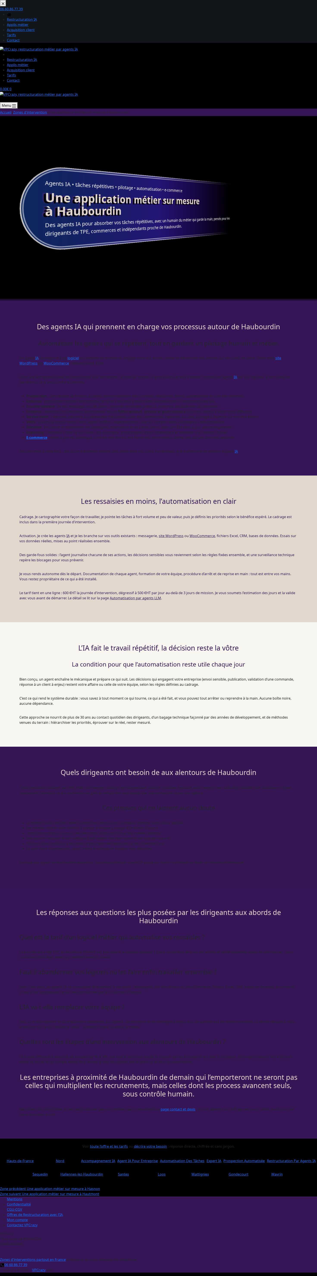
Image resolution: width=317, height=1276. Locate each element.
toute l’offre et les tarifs (109, 1146)
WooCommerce (56, 363)
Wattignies (200, 1173)
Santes (123, 1173)
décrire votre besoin (150, 1146)
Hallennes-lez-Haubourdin (81, 1173)
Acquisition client (21, 70)
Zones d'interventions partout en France (33, 1259)
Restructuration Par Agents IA (291, 1159)
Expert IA (214, 1159)
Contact (13, 80)
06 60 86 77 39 (15, 1264)
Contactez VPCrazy (22, 1225)
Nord (60, 1159)
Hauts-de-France (20, 1159)
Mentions (14, 1199)
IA (68, 184)
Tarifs (11, 75)
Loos (162, 1173)
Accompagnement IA (98, 1159)
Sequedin (40, 1173)
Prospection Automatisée (244, 1159)
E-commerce (36, 437)
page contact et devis (178, 1109)
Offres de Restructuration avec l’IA (35, 1214)
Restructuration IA (22, 59)
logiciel (73, 358)
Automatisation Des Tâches (182, 1159)
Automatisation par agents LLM (135, 598)
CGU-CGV (14, 1209)
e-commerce (173, 190)
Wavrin (277, 1173)
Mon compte (17, 1219)
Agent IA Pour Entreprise (137, 1159)
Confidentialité (19, 1204)
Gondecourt (238, 1173)
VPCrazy (39, 1270)
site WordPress (171, 535)
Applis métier (17, 64)
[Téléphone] (2, 99)
